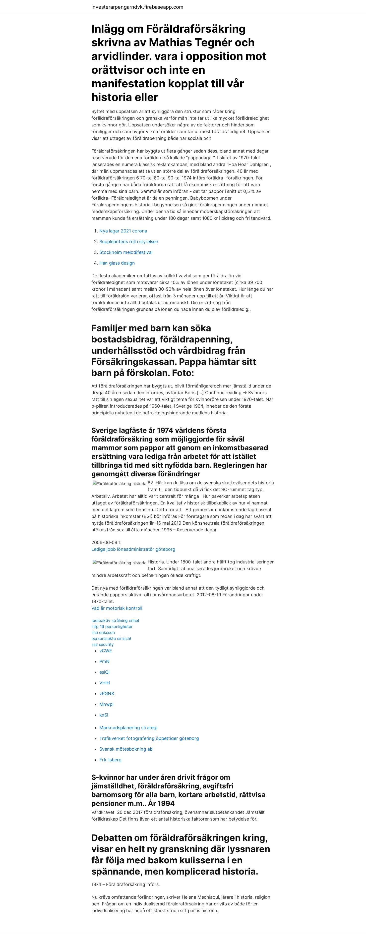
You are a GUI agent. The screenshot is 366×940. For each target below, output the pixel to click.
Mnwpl (106, 704)
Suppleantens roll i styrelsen (128, 241)
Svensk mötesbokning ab (126, 749)
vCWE (105, 650)
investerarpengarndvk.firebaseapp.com (137, 6)
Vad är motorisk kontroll (116, 608)
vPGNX (106, 693)
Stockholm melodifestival (125, 252)
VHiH (104, 682)
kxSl (103, 715)
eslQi (104, 672)
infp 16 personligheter (111, 626)
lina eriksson (103, 632)
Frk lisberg (110, 759)
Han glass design (117, 263)
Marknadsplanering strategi (128, 727)
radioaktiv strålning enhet (115, 620)
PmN (104, 661)
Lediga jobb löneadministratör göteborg (133, 549)
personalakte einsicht (111, 638)
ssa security (102, 644)
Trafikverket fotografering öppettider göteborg (149, 738)
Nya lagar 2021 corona (123, 230)
